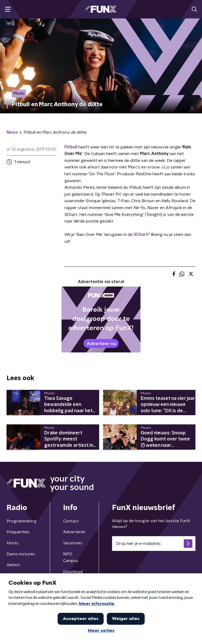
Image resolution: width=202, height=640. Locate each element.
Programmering (22, 521)
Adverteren (74, 532)
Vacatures (72, 543)
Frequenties (18, 532)
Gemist (13, 565)
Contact (71, 521)
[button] (8, 9)
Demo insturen (21, 554)
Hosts (12, 543)
